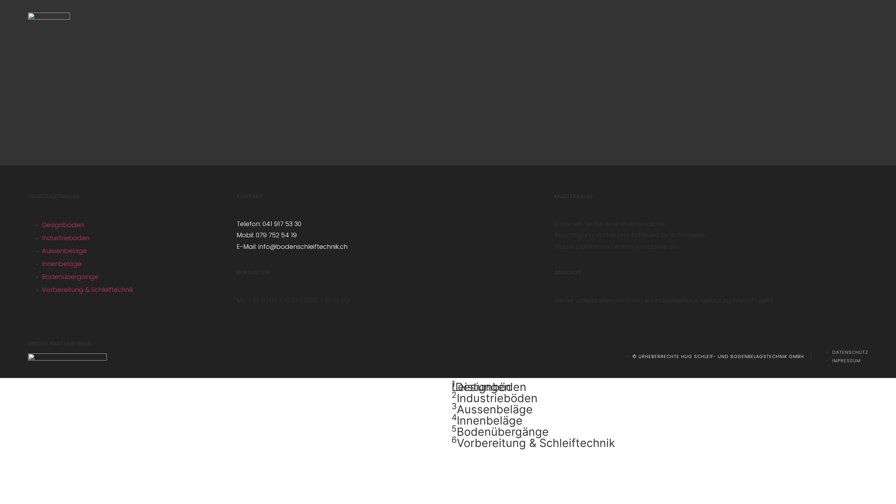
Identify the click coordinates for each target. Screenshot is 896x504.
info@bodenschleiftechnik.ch (303, 246)
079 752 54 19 (276, 235)
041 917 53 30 (281, 223)
